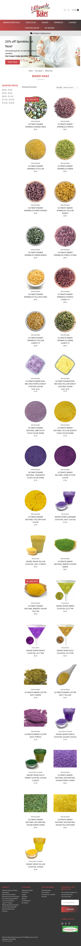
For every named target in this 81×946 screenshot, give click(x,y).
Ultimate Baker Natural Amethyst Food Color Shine (35, 430)
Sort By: (59, 87)
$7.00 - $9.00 (7, 93)
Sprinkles (59, 22)
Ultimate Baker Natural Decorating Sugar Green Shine (36, 822)
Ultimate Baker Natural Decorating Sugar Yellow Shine (65, 822)
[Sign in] (68, 9)
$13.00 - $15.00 (8, 103)
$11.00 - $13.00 (8, 100)
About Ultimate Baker (9, 894)
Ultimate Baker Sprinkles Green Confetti (65, 340)
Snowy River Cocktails (48, 894)
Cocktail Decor (32, 28)
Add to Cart (65, 509)
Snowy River (45, 892)
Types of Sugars (7, 903)
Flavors (73, 22)
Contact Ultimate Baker (9, 907)
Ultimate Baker (46, 890)
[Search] (64, 9)
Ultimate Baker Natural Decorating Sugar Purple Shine (65, 777)
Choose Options (35, 116)
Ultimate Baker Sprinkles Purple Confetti (65, 297)
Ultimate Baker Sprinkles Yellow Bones (65, 210)
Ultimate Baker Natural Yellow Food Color (35, 519)
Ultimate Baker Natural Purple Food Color (65, 475)
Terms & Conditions (8, 901)
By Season (50, 28)
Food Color (31, 22)
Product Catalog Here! (42, 33)
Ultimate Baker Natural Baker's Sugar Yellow (35, 608)
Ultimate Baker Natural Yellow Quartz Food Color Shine (65, 430)
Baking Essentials (11, 22)
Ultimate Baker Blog (8, 909)
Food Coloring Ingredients (10, 898)
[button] (12, 62)
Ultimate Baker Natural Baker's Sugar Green (65, 564)
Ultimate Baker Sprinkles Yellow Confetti (35, 340)
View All (44, 896)
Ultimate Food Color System (10, 896)
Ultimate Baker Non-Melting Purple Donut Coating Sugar (35, 384)
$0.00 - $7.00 (7, 90)
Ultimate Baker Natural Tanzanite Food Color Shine (35, 475)
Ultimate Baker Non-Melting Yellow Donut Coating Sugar (65, 384)
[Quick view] (44, 99)
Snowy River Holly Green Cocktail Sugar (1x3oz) (35, 777)
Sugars (45, 22)
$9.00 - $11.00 (7, 96)
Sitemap (4, 911)
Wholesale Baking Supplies (10, 905)
